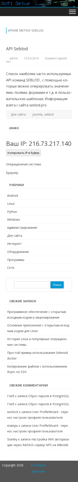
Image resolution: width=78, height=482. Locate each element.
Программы (15, 260)
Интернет (14, 244)
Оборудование (18, 252)
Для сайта (18, 114)
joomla (37, 114)
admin (13, 58)
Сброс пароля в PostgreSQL (48, 396)
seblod (49, 114)
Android (12, 195)
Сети (10, 267)
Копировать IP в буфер (23, 153)
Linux (11, 204)
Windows (13, 219)
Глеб (10, 396)
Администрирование (22, 227)
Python (12, 212)
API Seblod (17, 49)
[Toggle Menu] (72, 12)
